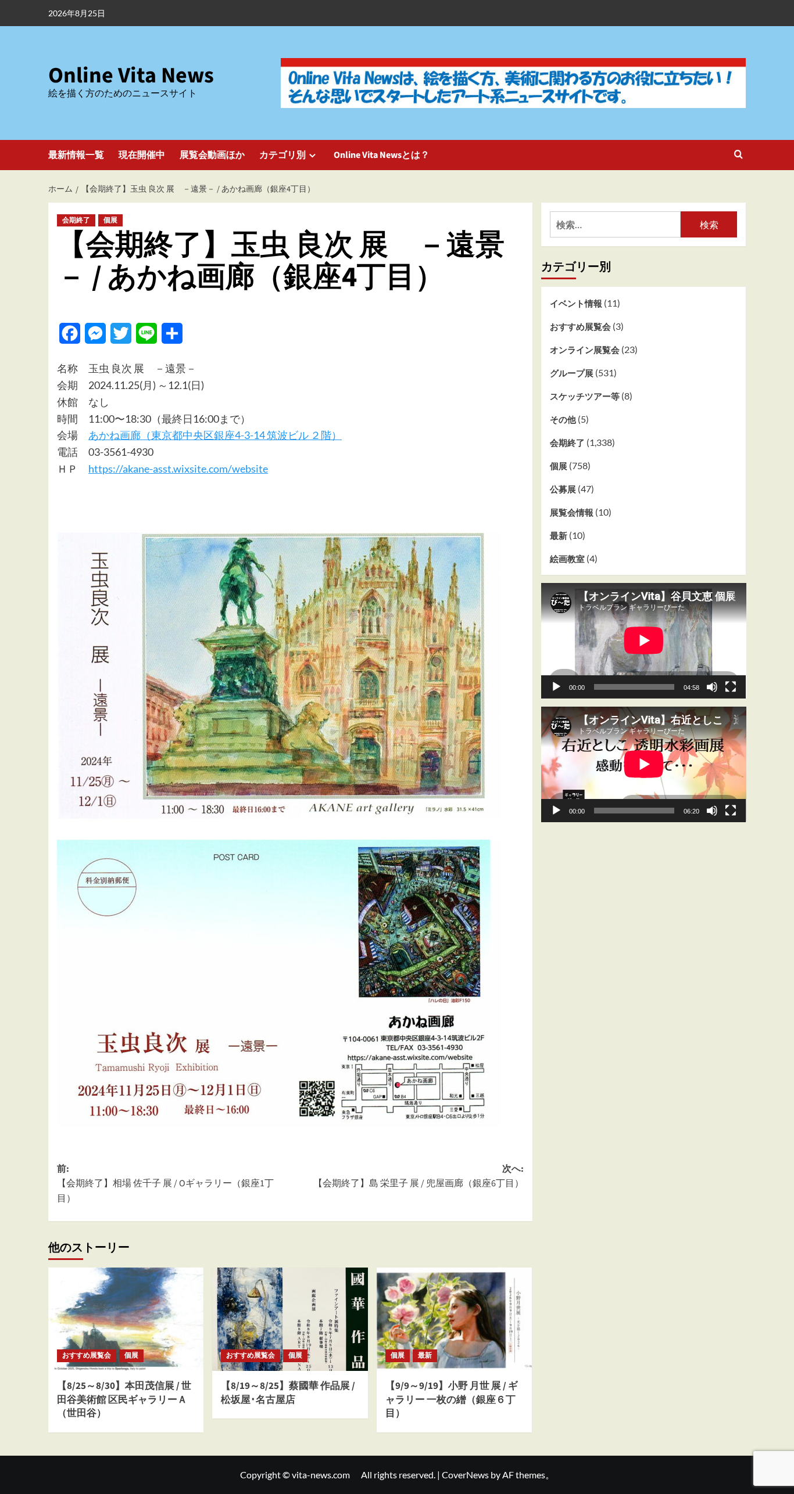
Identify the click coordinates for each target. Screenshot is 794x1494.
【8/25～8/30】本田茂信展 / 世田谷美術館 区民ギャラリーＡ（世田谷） (124, 1400)
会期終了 (76, 220)
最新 (425, 1355)
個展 (110, 220)
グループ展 (571, 373)
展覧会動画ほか (212, 155)
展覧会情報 (571, 512)
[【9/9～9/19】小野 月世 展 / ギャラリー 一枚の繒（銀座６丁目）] (454, 1319)
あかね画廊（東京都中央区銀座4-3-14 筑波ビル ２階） (215, 435)
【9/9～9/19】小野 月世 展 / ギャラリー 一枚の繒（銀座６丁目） (451, 1400)
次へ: (418, 1176)
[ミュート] (712, 686)
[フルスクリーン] (730, 686)
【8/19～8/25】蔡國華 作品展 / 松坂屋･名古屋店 (288, 1393)
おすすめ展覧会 (86, 1355)
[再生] (556, 686)
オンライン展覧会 (585, 349)
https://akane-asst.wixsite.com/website (178, 468)
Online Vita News (131, 75)
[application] (643, 640)
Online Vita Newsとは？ (382, 155)
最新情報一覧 (76, 155)
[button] (738, 155)
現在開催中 (142, 155)
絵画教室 (567, 558)
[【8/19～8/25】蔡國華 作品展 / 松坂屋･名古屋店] (289, 1319)
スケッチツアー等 (585, 396)
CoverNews (465, 1474)
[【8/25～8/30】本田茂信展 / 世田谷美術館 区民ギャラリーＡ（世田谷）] (125, 1319)
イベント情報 (576, 303)
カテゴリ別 (282, 155)
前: (165, 1183)
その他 (563, 419)
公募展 (563, 489)
